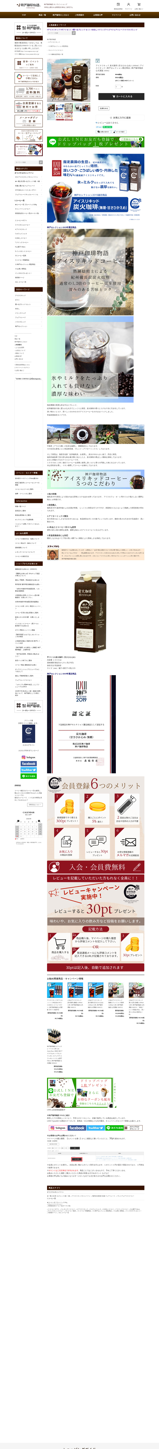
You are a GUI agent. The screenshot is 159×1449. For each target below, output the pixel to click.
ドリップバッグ (20, 313)
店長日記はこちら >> (35, 804)
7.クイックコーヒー (21, 242)
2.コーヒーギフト (21, 220)
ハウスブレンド (20, 322)
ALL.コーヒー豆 (20, 282)
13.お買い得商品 (20, 269)
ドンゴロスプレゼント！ (23, 273)
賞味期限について (21, 547)
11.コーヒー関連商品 (22, 260)
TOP (24, 15)
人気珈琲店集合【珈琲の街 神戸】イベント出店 (27, 642)
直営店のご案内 (20, 511)
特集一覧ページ (20, 506)
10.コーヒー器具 (20, 255)
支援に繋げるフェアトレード (25, 186)
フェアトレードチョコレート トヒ (26, 194)
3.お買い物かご (19, 370)
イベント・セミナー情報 (27, 473)
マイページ (116, 15)
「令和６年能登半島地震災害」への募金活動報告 (27, 590)
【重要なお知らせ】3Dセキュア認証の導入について (27, 575)
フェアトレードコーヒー (23, 680)
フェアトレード (20, 317)
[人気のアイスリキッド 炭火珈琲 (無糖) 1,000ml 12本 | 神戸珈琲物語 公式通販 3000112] (75, 990)
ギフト (17, 300)
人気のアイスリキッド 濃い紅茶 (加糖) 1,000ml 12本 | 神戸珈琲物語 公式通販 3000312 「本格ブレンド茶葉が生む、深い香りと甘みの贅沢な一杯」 (136, 1007)
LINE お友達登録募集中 (56, 1110)
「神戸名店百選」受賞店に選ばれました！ (27, 655)
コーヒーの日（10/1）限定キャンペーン (28, 607)
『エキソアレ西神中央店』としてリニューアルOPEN (27, 686)
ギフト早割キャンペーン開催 (25, 630)
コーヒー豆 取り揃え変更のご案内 (26, 613)
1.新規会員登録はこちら (22, 365)
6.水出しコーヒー (21, 238)
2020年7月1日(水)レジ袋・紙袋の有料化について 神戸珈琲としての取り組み (27, 693)
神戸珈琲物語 (51, 39)
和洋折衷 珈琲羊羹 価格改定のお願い (27, 584)
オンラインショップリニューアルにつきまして (27, 670)
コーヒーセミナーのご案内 (24, 489)
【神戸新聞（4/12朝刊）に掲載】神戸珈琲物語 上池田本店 (28, 648)
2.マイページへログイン (22, 367)
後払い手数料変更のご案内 (24, 676)
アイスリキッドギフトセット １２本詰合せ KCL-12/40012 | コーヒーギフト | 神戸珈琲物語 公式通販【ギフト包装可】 (55, 1005)
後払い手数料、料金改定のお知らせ (27, 580)
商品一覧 (42, 15)
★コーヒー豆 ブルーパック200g (26, 204)
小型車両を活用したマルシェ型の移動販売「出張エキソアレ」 (27, 596)
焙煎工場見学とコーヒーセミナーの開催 (27, 484)
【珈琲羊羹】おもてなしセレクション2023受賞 (27, 636)
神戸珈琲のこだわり (61, 15)
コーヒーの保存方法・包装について (27, 539)
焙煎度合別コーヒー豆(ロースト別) (27, 213)
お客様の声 (98, 15)
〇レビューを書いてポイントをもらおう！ (27, 525)
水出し (17, 309)
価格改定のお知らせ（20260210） (26, 569)
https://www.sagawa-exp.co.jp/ (29, 51)
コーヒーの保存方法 (22, 556)
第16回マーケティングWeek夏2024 (26, 478)
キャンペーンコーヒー (55, 50)
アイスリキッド (20, 295)
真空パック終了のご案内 (23, 660)
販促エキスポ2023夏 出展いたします (27, 618)
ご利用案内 (79, 15)
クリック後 (28, 720)
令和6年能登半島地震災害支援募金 (27, 602)
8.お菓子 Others (20, 247)
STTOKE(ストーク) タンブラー (25, 190)
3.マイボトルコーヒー (22, 225)
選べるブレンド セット (23, 304)
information (21, 501)
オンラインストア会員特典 (24, 519)
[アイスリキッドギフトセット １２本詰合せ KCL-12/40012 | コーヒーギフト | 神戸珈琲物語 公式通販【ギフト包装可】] (55, 990)
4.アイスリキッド (54, 42)
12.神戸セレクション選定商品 (58, 46)
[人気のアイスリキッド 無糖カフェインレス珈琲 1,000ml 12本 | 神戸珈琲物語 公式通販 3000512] (116, 990)
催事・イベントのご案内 (23, 493)
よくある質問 (22, 533)
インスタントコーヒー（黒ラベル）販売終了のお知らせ (27, 625)
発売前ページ (19, 277)
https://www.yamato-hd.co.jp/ (30, 54)
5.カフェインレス (21, 233)
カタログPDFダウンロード (28, 750)
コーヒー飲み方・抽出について (25, 543)
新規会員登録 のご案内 (23, 515)
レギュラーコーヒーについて (25, 552)
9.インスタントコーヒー (23, 251)
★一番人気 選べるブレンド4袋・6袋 (27, 181)
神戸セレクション (21, 326)
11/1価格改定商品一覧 (55, 54)
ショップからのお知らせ (27, 564)
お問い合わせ (135, 15)
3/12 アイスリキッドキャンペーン (26, 177)
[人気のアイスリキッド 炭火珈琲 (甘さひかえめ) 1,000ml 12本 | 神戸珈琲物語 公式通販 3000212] (96, 990)
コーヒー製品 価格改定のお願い (26, 665)
